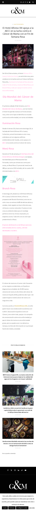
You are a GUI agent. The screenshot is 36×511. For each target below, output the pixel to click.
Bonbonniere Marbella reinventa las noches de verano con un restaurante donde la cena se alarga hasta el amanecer (18, 443)
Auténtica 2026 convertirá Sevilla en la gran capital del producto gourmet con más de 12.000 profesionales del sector (18, 410)
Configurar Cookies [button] (22, 508)
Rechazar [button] (12, 508)
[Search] (33, 2)
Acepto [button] (5, 508)
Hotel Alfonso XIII (21, 306)
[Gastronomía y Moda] (18, 11)
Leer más (32, 508)
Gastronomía (19, 24)
